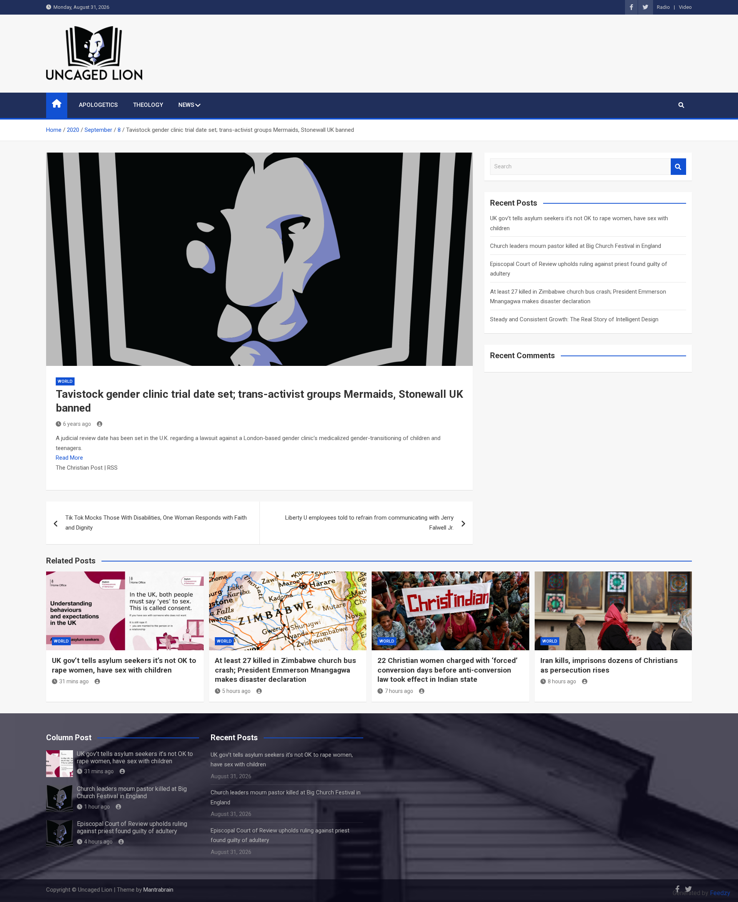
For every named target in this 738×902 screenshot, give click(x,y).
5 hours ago (236, 691)
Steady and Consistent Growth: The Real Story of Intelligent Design (574, 319)
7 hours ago (399, 691)
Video (685, 7)
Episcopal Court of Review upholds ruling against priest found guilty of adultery (132, 827)
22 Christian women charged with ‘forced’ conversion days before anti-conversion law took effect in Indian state (447, 670)
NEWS (186, 104)
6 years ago (77, 424)
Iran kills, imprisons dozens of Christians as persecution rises (609, 665)
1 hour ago (97, 807)
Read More (69, 457)
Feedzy (720, 893)
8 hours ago (562, 681)
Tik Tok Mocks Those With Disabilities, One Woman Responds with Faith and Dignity (156, 522)
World (65, 381)
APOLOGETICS (98, 104)
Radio (663, 7)
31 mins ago (74, 681)
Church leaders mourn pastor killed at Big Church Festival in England (575, 246)
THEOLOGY (148, 104)
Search (678, 166)
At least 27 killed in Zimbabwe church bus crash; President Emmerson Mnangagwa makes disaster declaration (285, 670)
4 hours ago (98, 842)
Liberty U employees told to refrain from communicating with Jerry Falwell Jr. (369, 522)
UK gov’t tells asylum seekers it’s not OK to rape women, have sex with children (124, 665)
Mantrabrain (158, 889)
